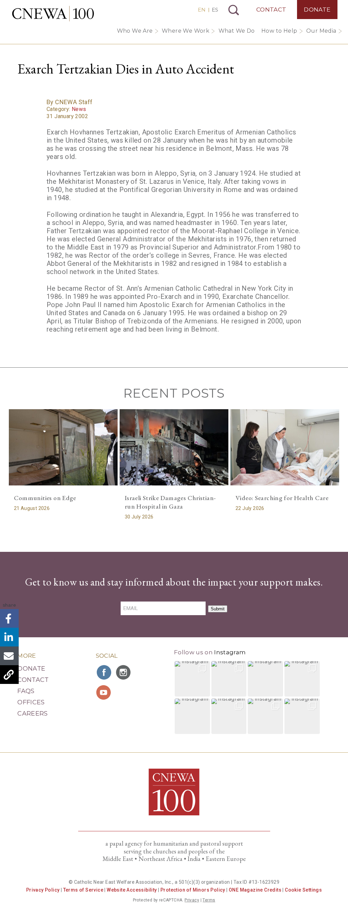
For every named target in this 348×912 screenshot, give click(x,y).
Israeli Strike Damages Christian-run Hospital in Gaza (170, 502)
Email (9, 655)
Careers (32, 713)
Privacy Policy (43, 890)
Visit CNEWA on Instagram (124, 672)
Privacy (192, 900)
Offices (31, 702)
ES (215, 9)
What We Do (237, 31)
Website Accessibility (132, 890)
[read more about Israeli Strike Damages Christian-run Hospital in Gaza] (174, 447)
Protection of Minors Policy (192, 890)
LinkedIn (9, 637)
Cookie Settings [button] (303, 890)
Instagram (230, 652)
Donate (317, 9)
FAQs (25, 691)
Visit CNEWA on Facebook (104, 672)
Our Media (321, 31)
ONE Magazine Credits (255, 890)
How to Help (279, 31)
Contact (271, 9)
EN (202, 9)
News (79, 109)
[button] (192, 678)
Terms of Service (83, 890)
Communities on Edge (45, 498)
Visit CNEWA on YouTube (104, 692)
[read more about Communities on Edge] (63, 447)
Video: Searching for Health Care (282, 498)
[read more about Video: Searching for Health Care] (284, 447)
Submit (218, 608)
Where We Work (185, 31)
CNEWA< (53, 13)
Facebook (9, 618)
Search (234, 10)
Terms (209, 900)
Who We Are (135, 31)
